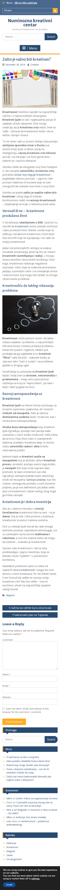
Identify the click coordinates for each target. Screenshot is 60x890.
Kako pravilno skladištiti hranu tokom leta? (28, 761)
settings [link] (35, 878)
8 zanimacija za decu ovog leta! (22, 757)
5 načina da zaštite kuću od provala (30, 608)
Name (6, 674)
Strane (8, 10)
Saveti (9, 855)
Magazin (10, 595)
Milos (9, 817)
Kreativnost (12, 847)
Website (6, 697)
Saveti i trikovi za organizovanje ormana (36, 798)
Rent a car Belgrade (16, 809)
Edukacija (11, 843)
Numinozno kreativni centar (30, 23)
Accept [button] (9, 884)
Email (6, 685)
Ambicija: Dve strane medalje (31, 817)
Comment (7, 639)
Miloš (9, 798)
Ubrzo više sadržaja (26, 2)
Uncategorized (13, 859)
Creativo (34, 64)
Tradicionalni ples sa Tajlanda (30, 615)
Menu (33, 48)
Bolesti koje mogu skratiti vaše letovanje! (27, 765)
